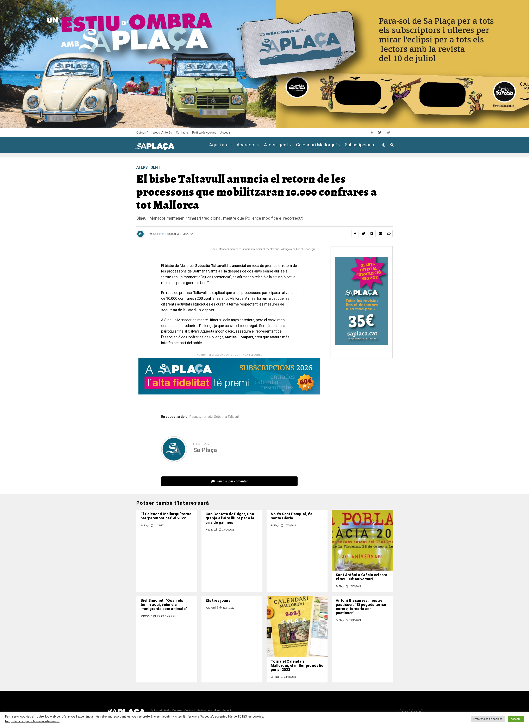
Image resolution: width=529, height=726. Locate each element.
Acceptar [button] (515, 718)
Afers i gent (276, 144)
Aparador (246, 144)
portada (207, 416)
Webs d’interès (162, 132)
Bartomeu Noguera (150, 616)
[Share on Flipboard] (372, 233)
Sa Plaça (158, 234)
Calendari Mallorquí (316, 144)
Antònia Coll (211, 529)
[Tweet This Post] (363, 233)
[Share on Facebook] (355, 233)
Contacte (182, 132)
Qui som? (142, 132)
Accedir (225, 132)
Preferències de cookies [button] (487, 718)
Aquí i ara (219, 144)
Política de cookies (204, 132)
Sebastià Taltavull (226, 416)
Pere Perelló (212, 607)
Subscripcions (359, 144)
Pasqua (194, 416)
